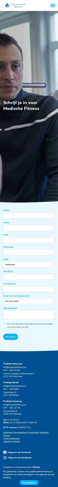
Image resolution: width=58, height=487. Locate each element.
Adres (6, 222)
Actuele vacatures (11, 441)
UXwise (36, 467)
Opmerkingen (10, 308)
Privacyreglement (11, 438)
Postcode (8, 247)
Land (5, 259)
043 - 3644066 (11, 389)
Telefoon (8, 271)
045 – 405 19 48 (11, 407)
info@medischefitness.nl (14, 367)
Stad (5, 234)
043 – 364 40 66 (11, 370)
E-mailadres (9, 283)
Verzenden (10, 336)
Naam (6, 210)
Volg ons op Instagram (20, 457)
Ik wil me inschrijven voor (16, 296)
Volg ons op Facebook (19, 452)
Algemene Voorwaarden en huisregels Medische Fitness (26, 434)
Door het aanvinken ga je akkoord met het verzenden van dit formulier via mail (30, 325)
